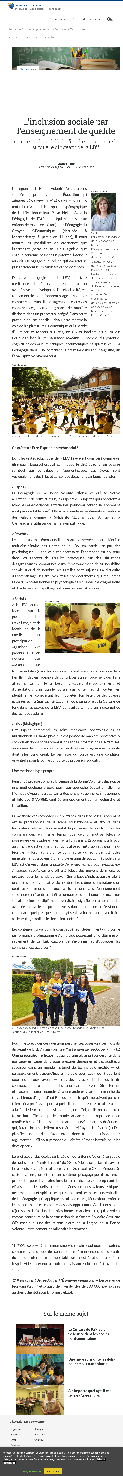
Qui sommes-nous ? (61, 19)
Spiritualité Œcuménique (23, 37)
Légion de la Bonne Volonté (27, 1421)
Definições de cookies (31, 1471)
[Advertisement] (66, 94)
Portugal (39, 1429)
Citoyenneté (15, 29)
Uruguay (38, 1439)
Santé (82, 29)
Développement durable (43, 29)
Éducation (50, 37)
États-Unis (39, 1434)
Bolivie (14, 1434)
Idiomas (111, 19)
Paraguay (15, 1445)
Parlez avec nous (90, 19)
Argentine (15, 1429)
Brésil (13, 1439)
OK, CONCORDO (53, 1471)
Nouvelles (68, 29)
